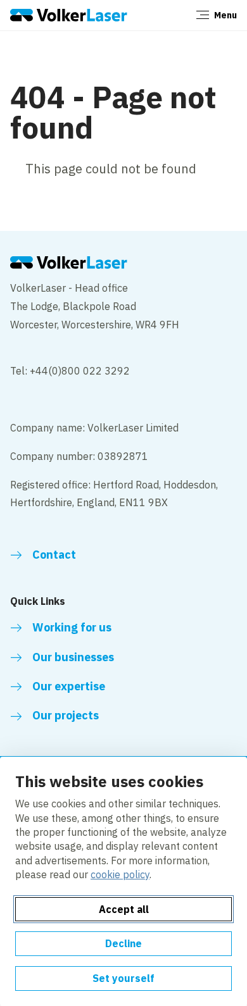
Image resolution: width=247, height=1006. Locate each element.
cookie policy (120, 874)
